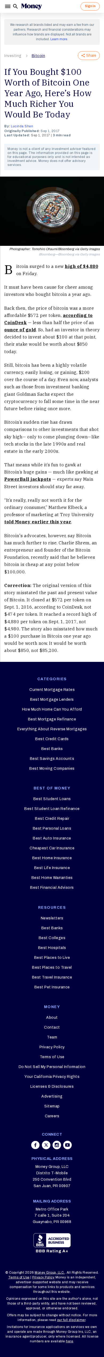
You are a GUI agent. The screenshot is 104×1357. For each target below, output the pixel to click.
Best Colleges (52, 938)
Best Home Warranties (52, 878)
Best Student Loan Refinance (52, 809)
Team (52, 1037)
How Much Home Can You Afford (52, 709)
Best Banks (52, 749)
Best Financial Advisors (52, 888)
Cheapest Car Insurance (52, 848)
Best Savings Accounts (52, 759)
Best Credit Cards (52, 739)
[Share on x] (46, 1145)
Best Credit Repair (52, 819)
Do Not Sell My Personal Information (52, 1067)
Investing (13, 56)
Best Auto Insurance (52, 838)
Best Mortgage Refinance (52, 719)
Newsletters (52, 918)
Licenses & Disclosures (52, 1087)
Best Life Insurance (52, 868)
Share (91, 56)
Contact (52, 1027)
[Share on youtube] (67, 1145)
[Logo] (31, 6)
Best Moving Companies (52, 769)
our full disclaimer (71, 1320)
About (52, 1018)
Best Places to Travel (52, 967)
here (69, 1341)
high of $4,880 (81, 266)
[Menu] (8, 6)
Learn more (58, 39)
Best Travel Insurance (52, 977)
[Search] (15, 6)
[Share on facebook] (35, 1145)
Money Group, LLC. (50, 1272)
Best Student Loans (52, 799)
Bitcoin (38, 56)
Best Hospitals (52, 948)
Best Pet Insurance (52, 987)
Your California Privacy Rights (52, 1077)
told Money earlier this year (37, 521)
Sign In (90, 6)
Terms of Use (52, 1057)
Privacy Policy (52, 1047)
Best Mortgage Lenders (52, 700)
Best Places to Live (52, 958)
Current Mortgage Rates (52, 690)
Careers (52, 1116)
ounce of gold (20, 329)
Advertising (52, 1096)
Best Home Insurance (52, 858)
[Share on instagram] (57, 1145)
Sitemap (52, 1106)
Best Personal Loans (52, 828)
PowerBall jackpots (27, 479)
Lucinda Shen (22, 126)
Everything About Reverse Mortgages (52, 729)
